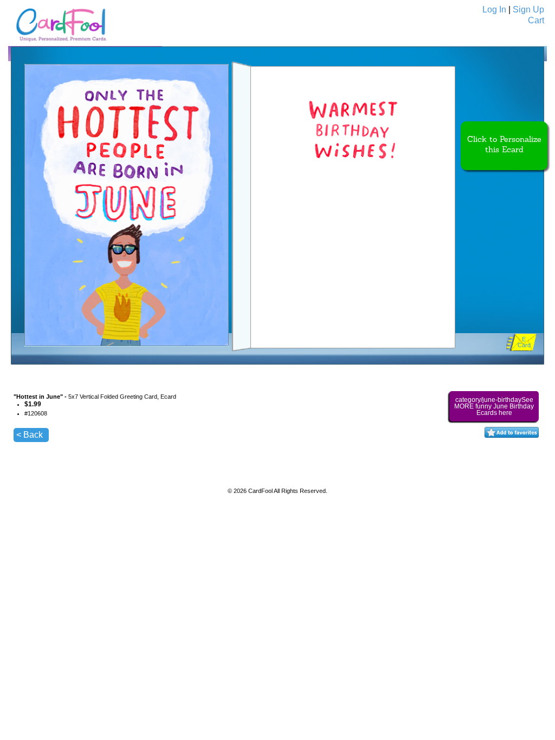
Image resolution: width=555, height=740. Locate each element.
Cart (536, 20)
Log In (494, 9)
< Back (29, 434)
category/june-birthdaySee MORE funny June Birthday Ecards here (494, 406)
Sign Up (528, 9)
